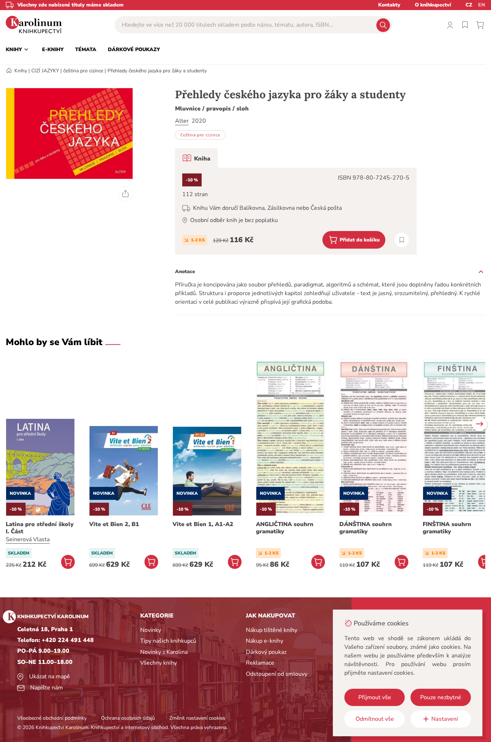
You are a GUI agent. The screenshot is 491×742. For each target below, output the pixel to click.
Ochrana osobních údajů (128, 718)
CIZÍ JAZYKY (45, 70)
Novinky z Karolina (164, 652)
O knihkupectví (433, 4)
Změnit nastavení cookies (197, 718)
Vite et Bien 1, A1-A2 (203, 524)
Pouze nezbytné (440, 697)
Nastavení (444, 719)
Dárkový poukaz (266, 652)
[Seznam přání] (465, 25)
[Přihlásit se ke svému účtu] (450, 25)
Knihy (20, 70)
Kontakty (389, 4)
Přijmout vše (374, 697)
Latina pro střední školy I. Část (40, 528)
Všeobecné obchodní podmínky (52, 718)
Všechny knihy (158, 663)
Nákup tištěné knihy (271, 630)
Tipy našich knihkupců (168, 641)
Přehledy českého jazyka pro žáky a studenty (157, 70)
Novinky (150, 630)
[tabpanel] (296, 211)
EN (481, 4)
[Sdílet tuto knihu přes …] (125, 194)
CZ (468, 4)
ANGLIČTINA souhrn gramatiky (284, 528)
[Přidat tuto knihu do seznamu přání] (401, 240)
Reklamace (260, 663)
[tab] (196, 158)
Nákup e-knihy (264, 641)
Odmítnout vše (374, 719)
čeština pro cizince (83, 70)
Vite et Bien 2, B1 (114, 524)
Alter (182, 121)
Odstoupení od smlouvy (276, 674)
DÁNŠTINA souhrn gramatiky (365, 528)
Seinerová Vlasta (28, 539)
